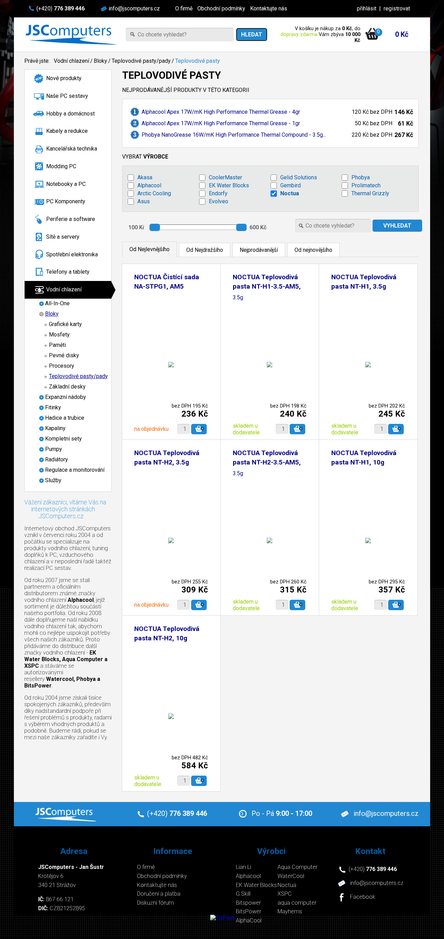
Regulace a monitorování (74, 470)
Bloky (100, 61)
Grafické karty (65, 324)
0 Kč (401, 34)
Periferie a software (70, 219)
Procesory (61, 365)
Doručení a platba (158, 893)
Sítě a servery (62, 236)
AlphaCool (249, 920)
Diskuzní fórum (155, 902)
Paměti (57, 345)
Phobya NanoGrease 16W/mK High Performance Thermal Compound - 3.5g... (234, 134)
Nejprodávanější (259, 250)
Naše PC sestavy (67, 96)
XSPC (285, 893)
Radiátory (56, 459)
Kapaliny (55, 428)
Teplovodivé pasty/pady (141, 61)
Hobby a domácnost (70, 113)
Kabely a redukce (67, 131)
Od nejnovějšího (313, 250)
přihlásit (366, 8)
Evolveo (218, 201)
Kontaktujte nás (268, 8)
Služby (53, 480)
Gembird (290, 185)
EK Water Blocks (229, 185)
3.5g (238, 298)
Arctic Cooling (154, 193)
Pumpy (53, 449)
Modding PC (61, 166)
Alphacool (149, 185)
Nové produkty (64, 78)
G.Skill (243, 893)
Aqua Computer (297, 867)
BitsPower (248, 911)
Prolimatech (366, 185)
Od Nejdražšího (204, 250)
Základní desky (67, 386)
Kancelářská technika (71, 148)
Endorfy (218, 193)
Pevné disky (64, 355)
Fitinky (53, 407)
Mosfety (59, 334)
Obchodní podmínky (221, 8)
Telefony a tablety (67, 271)
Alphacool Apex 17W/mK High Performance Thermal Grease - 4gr (221, 112)
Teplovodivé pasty (197, 61)
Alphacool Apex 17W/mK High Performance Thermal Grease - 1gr (221, 123)
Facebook (362, 897)
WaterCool (291, 876)
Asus (143, 201)
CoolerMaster (225, 177)
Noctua (289, 193)
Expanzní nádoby (65, 397)
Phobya (360, 177)
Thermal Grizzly (370, 193)
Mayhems (290, 911)
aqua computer (297, 902)
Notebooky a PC (66, 184)
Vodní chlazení (71, 61)
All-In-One (57, 303)
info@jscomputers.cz (134, 8)
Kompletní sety (63, 438)
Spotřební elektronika (72, 254)
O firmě (184, 8)
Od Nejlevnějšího (149, 249)
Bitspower (248, 902)
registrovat (397, 8)
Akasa (144, 177)
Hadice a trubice (64, 418)
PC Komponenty (65, 201)
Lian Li (243, 867)
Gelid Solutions (298, 177)
